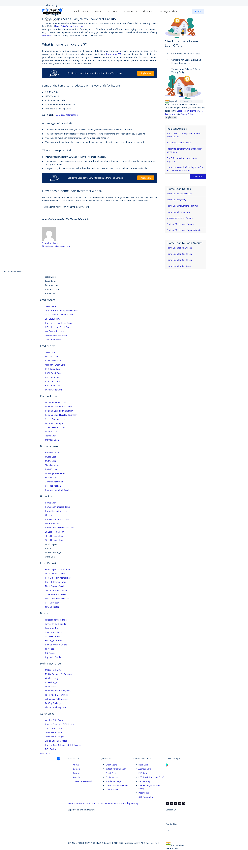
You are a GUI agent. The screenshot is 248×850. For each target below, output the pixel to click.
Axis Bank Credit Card (55, 364)
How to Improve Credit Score (58, 323)
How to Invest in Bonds (56, 644)
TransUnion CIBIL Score (56, 335)
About (76, 764)
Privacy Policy (186, 114)
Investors (72, 803)
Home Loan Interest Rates (57, 507)
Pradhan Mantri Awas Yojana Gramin (184, 230)
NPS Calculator (52, 606)
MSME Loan (50, 461)
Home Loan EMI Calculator (179, 193)
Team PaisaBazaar (51, 243)
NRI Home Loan (52, 523)
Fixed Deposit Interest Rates (58, 569)
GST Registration (53, 485)
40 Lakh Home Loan (54, 536)
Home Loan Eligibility (176, 199)
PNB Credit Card (52, 377)
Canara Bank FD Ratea (55, 594)
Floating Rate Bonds (54, 640)
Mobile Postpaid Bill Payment (58, 674)
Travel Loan (50, 435)
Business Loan (52, 452)
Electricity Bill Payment (55, 707)
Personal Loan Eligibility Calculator (61, 415)
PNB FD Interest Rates (55, 582)
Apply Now (146, 73)
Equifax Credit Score (54, 331)
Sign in (198, 11)
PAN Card (142, 773)
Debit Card (143, 764)
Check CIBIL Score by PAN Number (61, 310)
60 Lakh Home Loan (54, 540)
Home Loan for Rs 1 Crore (179, 266)
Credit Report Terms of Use (190, 110)
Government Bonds (54, 632)
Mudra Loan (50, 456)
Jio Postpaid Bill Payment (56, 694)
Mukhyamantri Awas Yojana (180, 218)
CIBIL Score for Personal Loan (59, 314)
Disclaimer (109, 803)
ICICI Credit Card (52, 369)
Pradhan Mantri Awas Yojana (180, 224)
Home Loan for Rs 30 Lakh (179, 254)
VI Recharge (50, 686)
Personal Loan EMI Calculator (59, 410)
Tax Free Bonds (52, 636)
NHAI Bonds (51, 648)
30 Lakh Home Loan (54, 531)
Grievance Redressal (82, 781)
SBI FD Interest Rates (55, 573)
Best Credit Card (52, 385)
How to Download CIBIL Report (60, 724)
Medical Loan (51, 431)
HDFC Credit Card (53, 360)
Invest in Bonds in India (56, 619)
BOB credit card (52, 381)
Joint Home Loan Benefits (179, 142)
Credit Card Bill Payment (117, 785)
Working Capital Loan (55, 473)
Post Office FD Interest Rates (58, 577)
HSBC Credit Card (53, 373)
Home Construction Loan (57, 519)
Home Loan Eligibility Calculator (59, 527)
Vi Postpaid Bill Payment (56, 699)
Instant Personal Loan (55, 402)
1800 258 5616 (52, 20)
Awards (76, 777)
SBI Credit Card (52, 356)
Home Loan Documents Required (182, 205)
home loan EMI (113, 54)
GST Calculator (52, 602)
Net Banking (144, 781)
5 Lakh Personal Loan (55, 427)
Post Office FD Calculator (57, 598)
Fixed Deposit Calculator (56, 586)
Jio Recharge (51, 682)
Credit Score (50, 306)
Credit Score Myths (54, 732)
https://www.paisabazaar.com (56, 246)
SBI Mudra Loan (52, 465)
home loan (47, 35)
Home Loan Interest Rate (66, 114)
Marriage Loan (52, 439)
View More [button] (45, 753)
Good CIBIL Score (53, 728)
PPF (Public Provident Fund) (151, 777)
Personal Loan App (54, 423)
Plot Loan (49, 515)
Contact (76, 773)
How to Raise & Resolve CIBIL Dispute (63, 745)
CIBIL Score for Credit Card (57, 327)
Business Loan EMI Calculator (59, 490)
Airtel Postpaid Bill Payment (58, 690)
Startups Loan (51, 477)
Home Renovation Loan (56, 511)
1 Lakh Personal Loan (55, 419)
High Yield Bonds (53, 657)
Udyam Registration (54, 481)
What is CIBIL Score (54, 720)
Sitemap (134, 803)
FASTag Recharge (53, 703)
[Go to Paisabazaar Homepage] (52, 11)
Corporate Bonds (53, 628)
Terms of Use (171, 114)
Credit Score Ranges (54, 736)
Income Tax (143, 792)
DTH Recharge (52, 749)
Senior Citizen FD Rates (56, 590)
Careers (76, 768)
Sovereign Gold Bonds (55, 624)
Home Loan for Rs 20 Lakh (179, 247)
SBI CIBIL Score (52, 318)
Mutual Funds (112, 789)
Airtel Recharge (52, 678)
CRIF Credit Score (53, 339)
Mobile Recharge (53, 670)
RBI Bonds (50, 653)
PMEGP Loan (51, 469)
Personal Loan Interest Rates (58, 406)
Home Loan (78, 26)
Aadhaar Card (144, 768)
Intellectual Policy (122, 803)
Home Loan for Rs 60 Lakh (179, 260)
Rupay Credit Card (53, 389)
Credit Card (50, 352)
